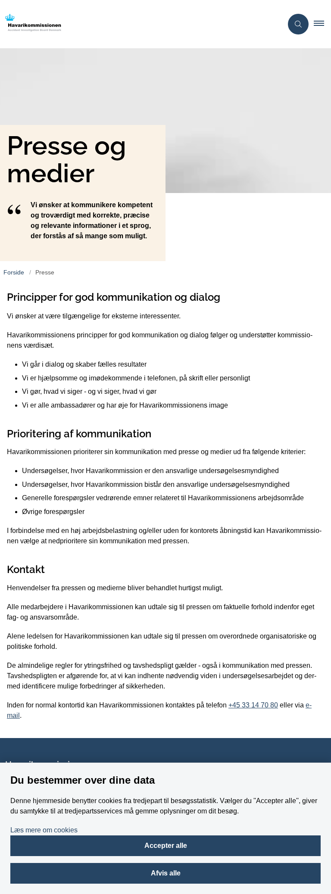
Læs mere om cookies (44, 830)
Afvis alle (166, 873)
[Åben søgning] (298, 24)
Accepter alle (165, 845)
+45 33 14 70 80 (253, 705)
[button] (322, 24)
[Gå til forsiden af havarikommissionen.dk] (138, 24)
